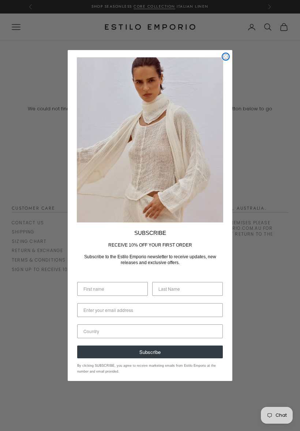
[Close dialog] (225, 56)
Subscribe (150, 351)
